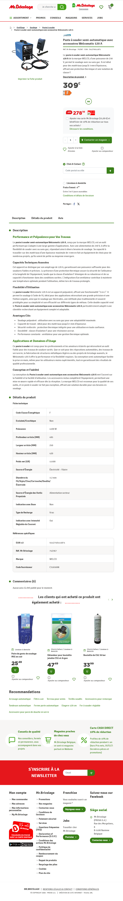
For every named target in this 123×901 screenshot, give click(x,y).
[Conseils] (12, 739)
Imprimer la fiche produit (30, 79)
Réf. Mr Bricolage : (70, 49)
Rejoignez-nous (72, 809)
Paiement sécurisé (47, 819)
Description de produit (73, 77)
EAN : (86, 49)
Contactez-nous (46, 808)
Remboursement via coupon (47, 854)
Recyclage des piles (47, 864)
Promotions (44, 799)
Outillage (21, 27)
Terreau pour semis (56, 699)
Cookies (42, 869)
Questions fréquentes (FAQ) (47, 828)
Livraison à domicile (76, 183)
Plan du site (44, 873)
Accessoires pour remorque (98, 699)
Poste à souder (48, 27)
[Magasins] (48, 739)
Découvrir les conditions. (82, 129)
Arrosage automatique (20, 699)
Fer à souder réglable (90, 705)
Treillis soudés (75, 699)
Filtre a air (39, 699)
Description (18, 218)
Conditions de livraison (44, 813)
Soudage (33, 27)
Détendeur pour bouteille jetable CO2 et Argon (59, 657)
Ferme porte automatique (46, 705)
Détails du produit (41, 218)
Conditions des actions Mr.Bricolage (46, 841)
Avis (60, 218)
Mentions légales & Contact (57, 889)
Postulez (69, 837)
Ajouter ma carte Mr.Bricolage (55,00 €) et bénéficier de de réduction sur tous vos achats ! (90, 122)
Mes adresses (18, 803)
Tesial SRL (88, 893)
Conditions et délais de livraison (78, 195)
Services (42, 823)
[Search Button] (61, 7)
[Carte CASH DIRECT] (84, 739)
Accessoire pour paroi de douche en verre (29, 712)
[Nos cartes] (21, 829)
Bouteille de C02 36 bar (94, 655)
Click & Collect (74, 164)
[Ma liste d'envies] (101, 6)
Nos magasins (45, 803)
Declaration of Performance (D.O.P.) (46, 835)
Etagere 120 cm (69, 705)
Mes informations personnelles (19, 809)
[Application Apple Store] (27, 844)
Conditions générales (87, 889)
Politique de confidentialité (43, 848)
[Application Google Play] (15, 844)
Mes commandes (20, 799)
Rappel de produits (47, 860)
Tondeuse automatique (20, 705)
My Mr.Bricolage (19, 814)
